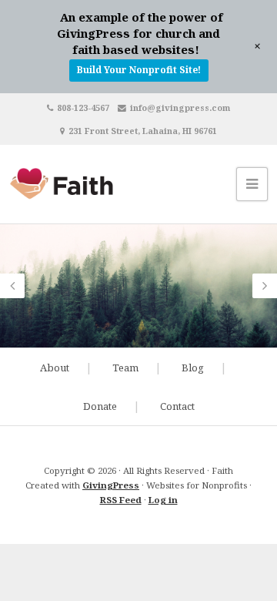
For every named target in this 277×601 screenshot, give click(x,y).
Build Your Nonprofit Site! (139, 69)
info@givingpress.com (180, 107)
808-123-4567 (83, 107)
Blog (193, 367)
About (54, 367)
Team (125, 367)
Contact (177, 406)
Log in (163, 499)
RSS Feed (121, 499)
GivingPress (110, 485)
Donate (100, 406)
